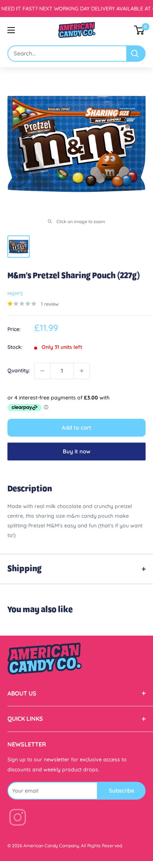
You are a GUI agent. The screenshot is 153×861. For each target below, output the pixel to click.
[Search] (136, 53)
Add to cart (76, 427)
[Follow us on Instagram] (17, 819)
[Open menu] (11, 30)
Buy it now (76, 451)
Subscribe (121, 790)
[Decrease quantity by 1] (42, 371)
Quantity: (18, 370)
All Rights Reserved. (102, 845)
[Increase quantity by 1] (81, 371)
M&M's (15, 293)
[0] (139, 30)
